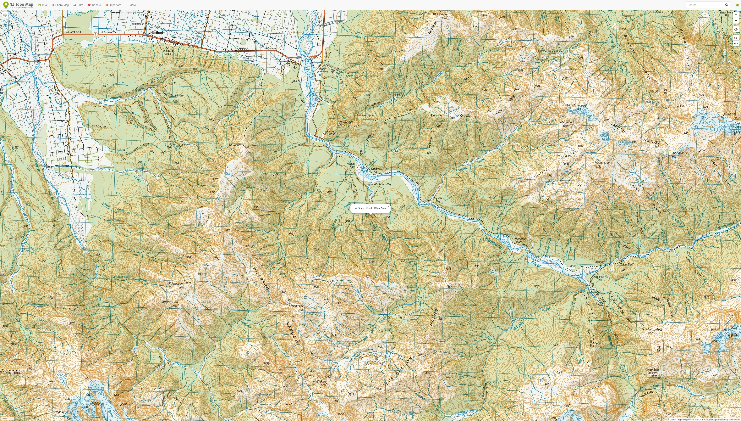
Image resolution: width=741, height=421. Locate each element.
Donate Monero (359, 64)
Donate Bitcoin (302, 64)
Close (448, 79)
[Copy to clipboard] (382, 50)
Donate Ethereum (330, 64)
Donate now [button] (301, 50)
